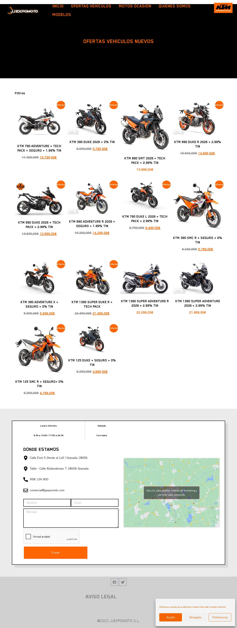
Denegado (195, 617)
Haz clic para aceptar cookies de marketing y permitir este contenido (171, 492)
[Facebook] (114, 582)
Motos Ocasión (135, 6)
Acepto (170, 617)
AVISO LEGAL (101, 596)
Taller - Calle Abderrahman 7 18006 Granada (59, 468)
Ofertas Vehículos (91, 6)
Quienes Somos (175, 6)
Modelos (61, 14)
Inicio (58, 6)
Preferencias (220, 617)
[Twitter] (122, 582)
